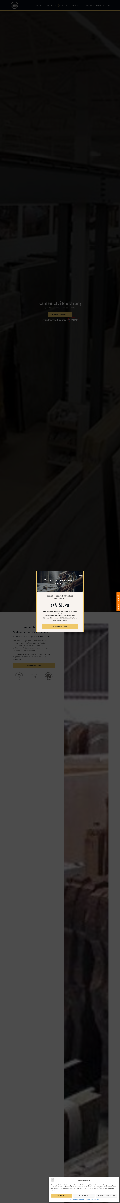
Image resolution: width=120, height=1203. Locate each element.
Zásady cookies (73, 1199)
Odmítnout (84, 1195)
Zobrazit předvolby (106, 1195)
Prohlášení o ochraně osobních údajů (88, 1199)
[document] (60, 601)
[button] (80, 574)
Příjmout (61, 1195)
